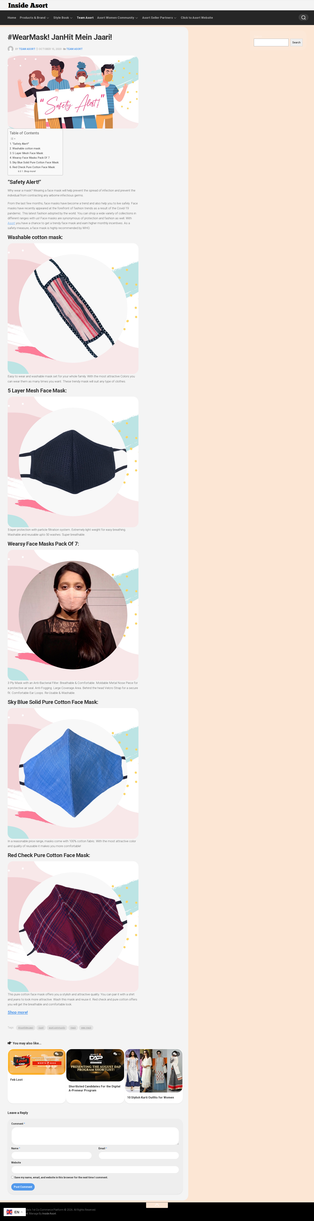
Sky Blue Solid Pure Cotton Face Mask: (35, 162)
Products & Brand (32, 17)
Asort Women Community (115, 17)
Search (258, 36)
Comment (18, 1123)
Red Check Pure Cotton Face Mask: (33, 167)
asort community (57, 1027)
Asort (11, 223)
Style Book (61, 17)
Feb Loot (16, 1079)
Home (12, 17)
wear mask (86, 1027)
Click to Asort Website (197, 17)
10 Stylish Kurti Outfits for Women (150, 1097)
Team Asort (85, 17)
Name (15, 1148)
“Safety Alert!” (20, 143)
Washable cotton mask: (26, 148)
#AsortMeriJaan (25, 1027)
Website (16, 1162)
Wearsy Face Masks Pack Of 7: (31, 157)
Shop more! (30, 171)
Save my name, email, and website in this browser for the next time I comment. (61, 1177)
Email (102, 1148)
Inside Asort (49, 1213)
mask (73, 1027)
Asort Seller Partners (157, 17)
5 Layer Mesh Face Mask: (27, 153)
